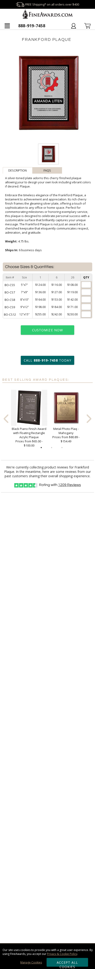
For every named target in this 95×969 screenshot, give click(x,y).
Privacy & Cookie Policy (62, 954)
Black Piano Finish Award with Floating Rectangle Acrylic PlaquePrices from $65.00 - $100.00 (29, 437)
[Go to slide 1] (41, 447)
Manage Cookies (31, 962)
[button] (7, 25)
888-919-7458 (31, 25)
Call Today (47, 360)
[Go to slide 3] (62, 447)
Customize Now (47, 330)
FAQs (47, 170)
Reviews (69, 485)
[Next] (89, 419)
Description (17, 170)
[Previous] (6, 419)
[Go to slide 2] (51, 447)
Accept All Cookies (67, 963)
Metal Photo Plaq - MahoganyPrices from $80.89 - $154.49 (66, 435)
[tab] (18, 170)
